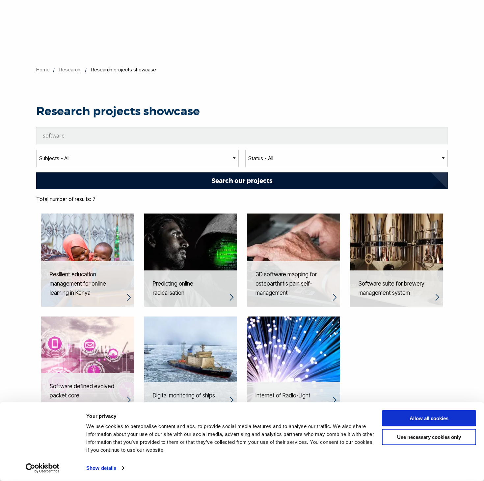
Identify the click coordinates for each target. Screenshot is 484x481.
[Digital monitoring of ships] (190, 362)
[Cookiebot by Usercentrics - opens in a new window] (42, 468)
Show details (101, 468)
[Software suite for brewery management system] (396, 259)
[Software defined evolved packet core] (87, 362)
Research (69, 69)
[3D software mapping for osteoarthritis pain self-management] (293, 259)
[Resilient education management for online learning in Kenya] (87, 259)
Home (43, 69)
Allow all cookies (429, 418)
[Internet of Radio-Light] (293, 362)
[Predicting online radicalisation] (190, 259)
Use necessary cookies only (429, 437)
